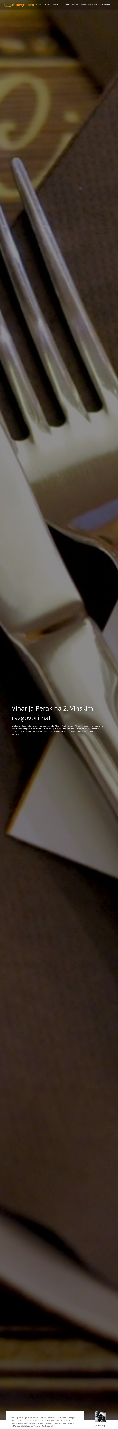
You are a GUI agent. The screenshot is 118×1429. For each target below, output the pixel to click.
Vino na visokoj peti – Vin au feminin (95, 5)
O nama (39, 5)
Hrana (47, 5)
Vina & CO (57, 5)
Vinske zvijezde (72, 5)
